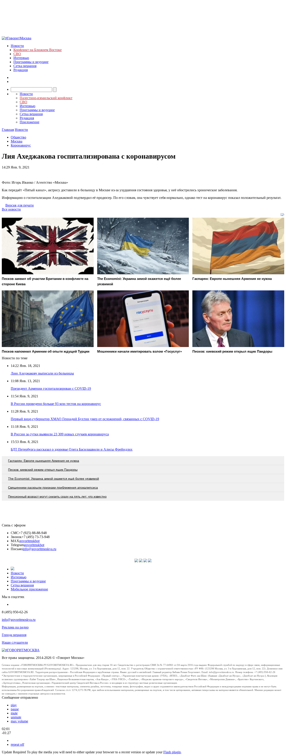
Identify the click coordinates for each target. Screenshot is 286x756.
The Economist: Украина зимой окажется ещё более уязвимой (53, 478)
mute (14, 713)
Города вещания (14, 635)
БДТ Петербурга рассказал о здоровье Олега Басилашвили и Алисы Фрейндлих (71, 449)
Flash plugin (172, 752)
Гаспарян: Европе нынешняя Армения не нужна (43, 460)
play (14, 705)
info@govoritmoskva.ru (39, 549)
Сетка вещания (24, 66)
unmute (16, 717)
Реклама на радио (15, 627)
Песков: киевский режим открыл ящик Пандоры (43, 469)
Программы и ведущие (30, 62)
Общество (18, 137)
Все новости (11, 209)
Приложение (29, 122)
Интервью (21, 58)
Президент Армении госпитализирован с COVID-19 (51, 388)
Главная (8, 130)
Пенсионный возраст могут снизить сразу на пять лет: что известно (57, 496)
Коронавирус (21, 145)
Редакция (20, 70)
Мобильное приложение (29, 589)
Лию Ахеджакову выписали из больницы (42, 373)
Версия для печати (19, 205)
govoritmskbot (29, 541)
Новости (17, 46)
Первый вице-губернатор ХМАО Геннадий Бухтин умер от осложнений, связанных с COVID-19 (85, 419)
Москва (16, 141)
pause (15, 709)
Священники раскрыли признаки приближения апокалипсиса (53, 487)
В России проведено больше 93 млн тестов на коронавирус (56, 404)
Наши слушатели (15, 642)
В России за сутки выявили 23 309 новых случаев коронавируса (60, 434)
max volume (19, 721)
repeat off (17, 744)
